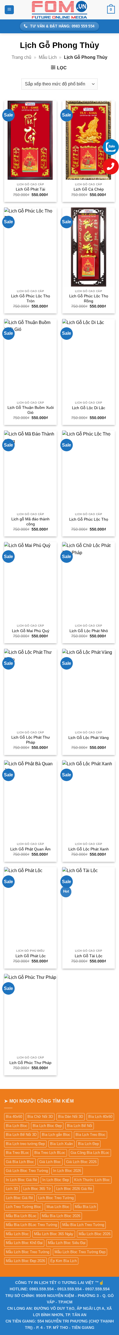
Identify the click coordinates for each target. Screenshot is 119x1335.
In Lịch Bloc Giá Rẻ (21, 1180)
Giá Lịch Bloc (50, 1162)
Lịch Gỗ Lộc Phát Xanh (88, 849)
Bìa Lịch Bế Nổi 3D (21, 1135)
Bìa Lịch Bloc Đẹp (47, 1126)
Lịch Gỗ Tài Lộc (88, 956)
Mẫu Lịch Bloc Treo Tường (27, 1252)
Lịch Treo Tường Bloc (23, 1207)
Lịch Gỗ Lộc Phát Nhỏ (88, 631)
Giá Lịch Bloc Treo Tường (27, 1171)
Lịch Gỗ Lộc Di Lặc (88, 408)
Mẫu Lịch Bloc (17, 1234)
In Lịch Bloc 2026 (67, 1171)
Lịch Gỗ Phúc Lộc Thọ (88, 519)
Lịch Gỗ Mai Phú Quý (30, 631)
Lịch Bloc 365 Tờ (37, 1189)
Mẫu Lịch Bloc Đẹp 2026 (25, 1261)
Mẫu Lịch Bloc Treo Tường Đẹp (80, 1252)
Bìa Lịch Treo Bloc (90, 1135)
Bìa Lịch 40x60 (100, 1116)
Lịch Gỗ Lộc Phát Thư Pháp (30, 739)
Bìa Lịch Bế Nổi (79, 1126)
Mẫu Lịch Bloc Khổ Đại (24, 1243)
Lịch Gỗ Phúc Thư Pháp (30, 1063)
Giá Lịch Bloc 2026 (81, 1162)
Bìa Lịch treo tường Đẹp (25, 1144)
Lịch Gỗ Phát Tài (30, 189)
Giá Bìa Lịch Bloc (20, 1162)
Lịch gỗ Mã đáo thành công (30, 521)
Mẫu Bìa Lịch (85, 1207)
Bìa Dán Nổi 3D (70, 1116)
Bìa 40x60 (14, 1116)
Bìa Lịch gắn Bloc (56, 1135)
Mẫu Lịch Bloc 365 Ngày (53, 1234)
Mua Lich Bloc (57, 1207)
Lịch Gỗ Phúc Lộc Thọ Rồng (88, 298)
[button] (9, 9)
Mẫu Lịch (48, 57)
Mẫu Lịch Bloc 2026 (94, 1234)
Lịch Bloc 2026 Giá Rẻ (74, 1189)
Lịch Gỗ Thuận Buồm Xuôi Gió (30, 410)
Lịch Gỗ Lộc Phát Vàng (88, 738)
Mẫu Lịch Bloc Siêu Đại (67, 1243)
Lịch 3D (12, 1189)
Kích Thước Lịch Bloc (92, 1180)
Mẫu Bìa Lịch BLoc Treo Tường (31, 1225)
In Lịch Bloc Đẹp (55, 1180)
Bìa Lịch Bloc (16, 1126)
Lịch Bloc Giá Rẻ (19, 1198)
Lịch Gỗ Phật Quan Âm (30, 849)
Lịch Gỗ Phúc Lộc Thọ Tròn (30, 298)
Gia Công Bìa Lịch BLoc (90, 1153)
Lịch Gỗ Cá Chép (89, 189)
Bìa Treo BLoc (17, 1153)
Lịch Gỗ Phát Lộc (30, 956)
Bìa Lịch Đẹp (88, 1144)
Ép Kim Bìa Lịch (63, 1261)
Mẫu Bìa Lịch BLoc (21, 1216)
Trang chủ (21, 57)
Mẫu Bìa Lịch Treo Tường (83, 1225)
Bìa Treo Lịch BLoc (49, 1153)
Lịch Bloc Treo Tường (56, 1198)
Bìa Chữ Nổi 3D (40, 1116)
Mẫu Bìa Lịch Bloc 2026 (61, 1216)
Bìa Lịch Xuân (61, 1144)
